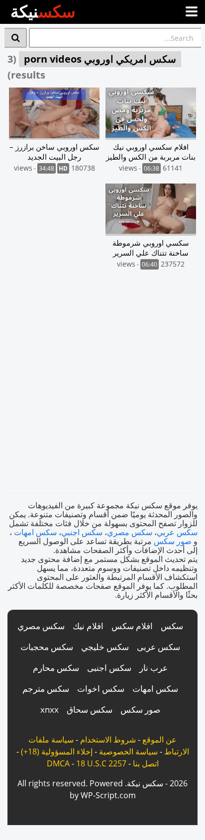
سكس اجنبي (81, 532)
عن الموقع (159, 739)
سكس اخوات (100, 688)
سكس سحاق (89, 709)
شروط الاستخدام (108, 739)
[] (15, 38)
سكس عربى (158, 647)
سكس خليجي (105, 647)
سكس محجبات (46, 647)
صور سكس (173, 541)
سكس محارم (56, 667)
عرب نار (153, 667)
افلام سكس (132, 626)
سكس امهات (35, 532)
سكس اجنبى (109, 667)
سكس (172, 626)
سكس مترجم (45, 688)
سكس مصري (129, 532)
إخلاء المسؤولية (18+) (57, 751)
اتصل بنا (146, 763)
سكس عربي (177, 532)
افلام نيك (88, 626)
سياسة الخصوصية (128, 751)
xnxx (49, 709)
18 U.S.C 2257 (101, 763)
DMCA (58, 763)
